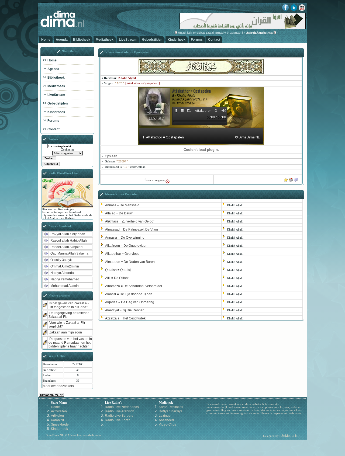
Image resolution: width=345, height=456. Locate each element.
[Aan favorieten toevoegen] (286, 178)
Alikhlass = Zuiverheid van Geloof (129, 221)
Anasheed (166, 420)
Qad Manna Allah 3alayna (69, 253)
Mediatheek (104, 39)
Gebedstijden (152, 39)
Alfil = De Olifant (117, 278)
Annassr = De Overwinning (124, 237)
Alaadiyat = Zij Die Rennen (124, 310)
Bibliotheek (81, 39)
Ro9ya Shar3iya (170, 411)
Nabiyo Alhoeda (62, 273)
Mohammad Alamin (64, 286)
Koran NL (58, 420)
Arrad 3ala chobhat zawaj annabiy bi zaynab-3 (202, 32)
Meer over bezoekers (58, 386)
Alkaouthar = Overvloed (122, 254)
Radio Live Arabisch (119, 411)
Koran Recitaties (171, 407)
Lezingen (165, 415)
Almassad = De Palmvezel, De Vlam (131, 229)
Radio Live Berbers (119, 415)
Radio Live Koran (117, 420)
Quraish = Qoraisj (118, 270)
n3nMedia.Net (290, 436)
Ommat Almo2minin (64, 266)
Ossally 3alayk (61, 260)
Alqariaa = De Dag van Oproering (129, 302)
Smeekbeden (61, 424)
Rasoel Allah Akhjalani (66, 247)
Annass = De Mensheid (122, 205)
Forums (197, 39)
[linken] (296, 178)
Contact (214, 39)
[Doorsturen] (291, 178)
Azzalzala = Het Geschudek (125, 318)
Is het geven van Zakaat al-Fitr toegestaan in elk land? (69, 305)
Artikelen (57, 415)
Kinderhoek (176, 39)
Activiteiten (59, 411)
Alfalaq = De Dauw (119, 213)
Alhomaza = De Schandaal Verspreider (133, 286)
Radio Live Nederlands (122, 407)
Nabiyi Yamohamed (64, 279)
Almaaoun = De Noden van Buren (130, 262)
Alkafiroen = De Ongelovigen (126, 246)
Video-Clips (167, 424)
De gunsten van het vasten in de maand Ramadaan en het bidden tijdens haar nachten (70, 342)
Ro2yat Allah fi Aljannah (67, 234)
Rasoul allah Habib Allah (68, 240)
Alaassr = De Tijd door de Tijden (128, 294)
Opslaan (111, 156)
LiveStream (128, 39)
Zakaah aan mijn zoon (65, 332)
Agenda (62, 39)
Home (45, 39)
